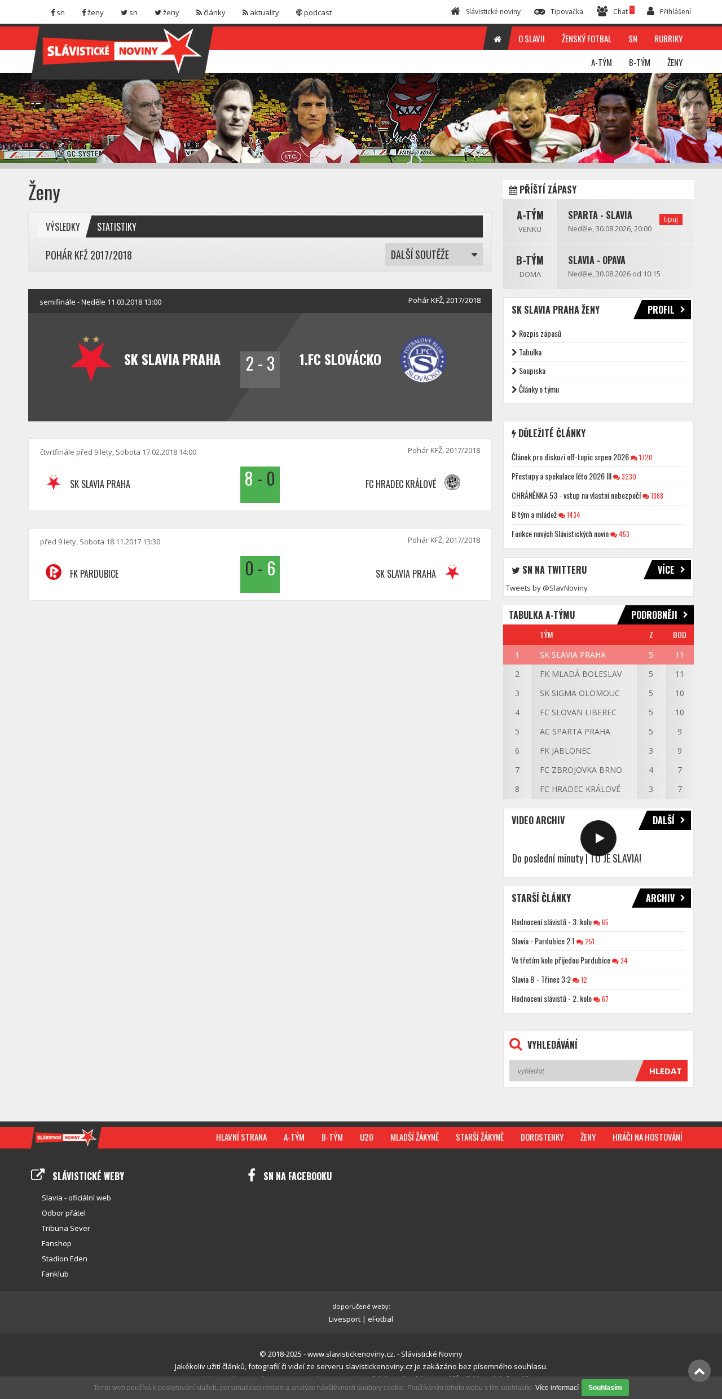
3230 (628, 476)
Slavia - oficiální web (76, 1198)
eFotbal (380, 1319)
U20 (366, 1136)
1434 (572, 515)
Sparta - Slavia (600, 215)
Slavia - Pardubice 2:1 (543, 941)
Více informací (557, 1388)
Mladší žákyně (414, 1136)
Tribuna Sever (66, 1228)
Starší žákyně (480, 1136)
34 (623, 960)
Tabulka (530, 352)
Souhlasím (605, 1388)
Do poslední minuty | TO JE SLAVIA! (576, 858)
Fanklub (55, 1274)
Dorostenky (542, 1136)
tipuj (671, 219)
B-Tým (530, 260)
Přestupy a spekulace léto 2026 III (561, 476)
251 (589, 941)
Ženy (588, 1136)
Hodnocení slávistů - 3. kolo (552, 921)
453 (623, 534)
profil (661, 309)
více (666, 570)
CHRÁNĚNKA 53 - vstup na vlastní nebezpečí (576, 495)
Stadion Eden (64, 1258)
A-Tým (530, 215)
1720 (645, 457)
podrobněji (654, 615)
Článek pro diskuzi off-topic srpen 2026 (570, 457)
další (664, 820)
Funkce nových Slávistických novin (560, 533)
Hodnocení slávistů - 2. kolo (552, 998)
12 (583, 979)
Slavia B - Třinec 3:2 (541, 979)
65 (604, 922)
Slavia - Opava (597, 260)
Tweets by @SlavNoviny (547, 588)
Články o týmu (539, 389)
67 (604, 999)
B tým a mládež (534, 514)
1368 (656, 495)
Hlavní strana (241, 1136)
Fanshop (57, 1243)
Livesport (344, 1319)
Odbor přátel (64, 1213)
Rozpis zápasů (540, 333)
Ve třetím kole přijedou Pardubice (561, 960)
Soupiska (532, 370)
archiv (660, 898)
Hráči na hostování (648, 1136)
